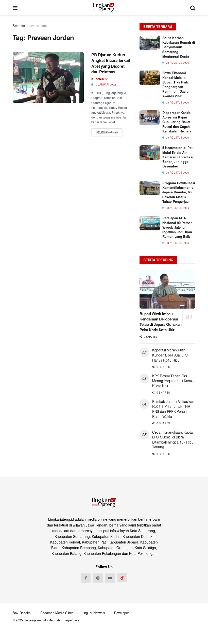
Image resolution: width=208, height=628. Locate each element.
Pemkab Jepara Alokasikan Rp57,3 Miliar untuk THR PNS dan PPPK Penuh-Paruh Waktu (173, 409)
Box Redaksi (22, 612)
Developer (121, 612)
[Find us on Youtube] (110, 578)
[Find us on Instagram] (98, 578)
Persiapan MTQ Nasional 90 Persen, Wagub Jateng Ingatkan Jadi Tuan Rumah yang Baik (178, 227)
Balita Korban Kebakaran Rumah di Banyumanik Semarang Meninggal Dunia (178, 47)
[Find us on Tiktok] (122, 577)
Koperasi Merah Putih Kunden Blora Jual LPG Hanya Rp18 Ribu (170, 354)
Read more (107, 132)
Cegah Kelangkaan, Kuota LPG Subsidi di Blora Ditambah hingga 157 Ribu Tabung (172, 440)
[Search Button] (192, 7)
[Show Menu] (15, 7)
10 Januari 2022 (105, 84)
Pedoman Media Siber (56, 612)
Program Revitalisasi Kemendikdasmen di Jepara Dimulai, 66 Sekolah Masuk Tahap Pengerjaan (178, 192)
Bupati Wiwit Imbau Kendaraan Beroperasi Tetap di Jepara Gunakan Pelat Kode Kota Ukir (161, 321)
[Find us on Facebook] (86, 578)
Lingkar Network (93, 612)
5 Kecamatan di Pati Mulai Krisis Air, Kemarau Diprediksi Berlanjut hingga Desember (178, 156)
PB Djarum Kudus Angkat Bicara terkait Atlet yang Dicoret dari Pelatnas (110, 63)
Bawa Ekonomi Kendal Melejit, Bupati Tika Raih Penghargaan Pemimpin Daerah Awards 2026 (176, 84)
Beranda (19, 25)
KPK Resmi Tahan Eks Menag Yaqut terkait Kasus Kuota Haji (173, 380)
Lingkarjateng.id (35, 620)
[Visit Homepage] (103, 8)
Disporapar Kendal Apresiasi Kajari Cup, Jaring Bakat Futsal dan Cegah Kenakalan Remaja (177, 121)
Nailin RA (102, 78)
